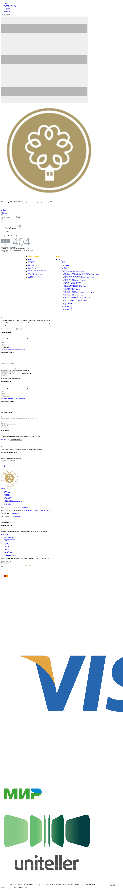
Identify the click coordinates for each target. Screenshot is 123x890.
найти (18, 217)
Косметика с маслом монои (72, 289)
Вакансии (30, 271)
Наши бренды (65, 298)
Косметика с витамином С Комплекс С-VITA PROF (79, 292)
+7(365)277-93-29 (15, 516)
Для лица (63, 261)
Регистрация (4, 15)
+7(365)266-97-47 (14, 513)
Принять (112, 885)
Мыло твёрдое (68, 303)
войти (2, 345)
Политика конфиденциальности (37, 270)
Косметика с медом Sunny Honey (73, 295)
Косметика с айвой (69, 279)
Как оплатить (31, 261)
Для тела (63, 262)
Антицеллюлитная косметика (72, 282)
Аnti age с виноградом (70, 288)
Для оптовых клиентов (10, 6)
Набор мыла (67, 309)
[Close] (1, 317)
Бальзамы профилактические (72, 264)
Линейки (63, 270)
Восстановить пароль (7, 349)
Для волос (64, 268)
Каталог (60, 259)
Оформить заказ (5, 439)
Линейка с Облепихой (70, 283)
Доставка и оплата (9, 5)
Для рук (66, 267)
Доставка (30, 262)
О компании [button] (4, 534)
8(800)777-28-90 (38, 510)
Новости (30, 277)
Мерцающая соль (69, 294)
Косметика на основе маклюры (73, 276)
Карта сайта (31, 273)
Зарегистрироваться (19, 349)
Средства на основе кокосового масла (75, 286)
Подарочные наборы (67, 308)
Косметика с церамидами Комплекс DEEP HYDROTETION (81, 274)
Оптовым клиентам (33, 276)
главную (11, 250)
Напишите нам (32, 268)
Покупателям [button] (5, 488)
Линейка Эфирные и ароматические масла (76, 273)
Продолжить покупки (16, 439)
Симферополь (5, 213)
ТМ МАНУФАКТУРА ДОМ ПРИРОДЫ (75, 300)
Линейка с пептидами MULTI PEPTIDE (75, 280)
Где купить (31, 264)
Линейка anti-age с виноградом (73, 285)
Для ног (66, 265)
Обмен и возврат (32, 265)
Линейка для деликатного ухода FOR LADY (77, 297)
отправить (3, 375)
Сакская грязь (65, 306)
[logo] (49, 200)
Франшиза (7, 11)
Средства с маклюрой (70, 291)
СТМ (5, 9)
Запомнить (6, 347)
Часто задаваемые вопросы (35, 274)
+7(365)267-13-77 (28, 510)
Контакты (7, 8)
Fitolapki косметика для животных (74, 271)
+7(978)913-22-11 (48, 510)
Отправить (20, 328)
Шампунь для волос (70, 305)
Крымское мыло (65, 301)
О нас (5, 3)
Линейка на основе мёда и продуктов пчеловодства (79, 277)
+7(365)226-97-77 (25, 507)
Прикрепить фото (26, 373)
